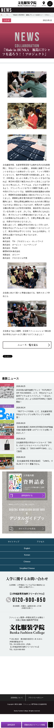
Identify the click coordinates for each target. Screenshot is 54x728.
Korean (27, 555)
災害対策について (17, 698)
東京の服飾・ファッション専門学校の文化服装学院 (31, 704)
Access (44, 5)
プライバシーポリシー (35, 698)
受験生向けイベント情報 (34, 725)
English (27, 548)
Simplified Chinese (27, 568)
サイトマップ (13, 542)
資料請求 (11, 725)
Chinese (27, 561)
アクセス (40, 542)
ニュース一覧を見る (28, 345)
